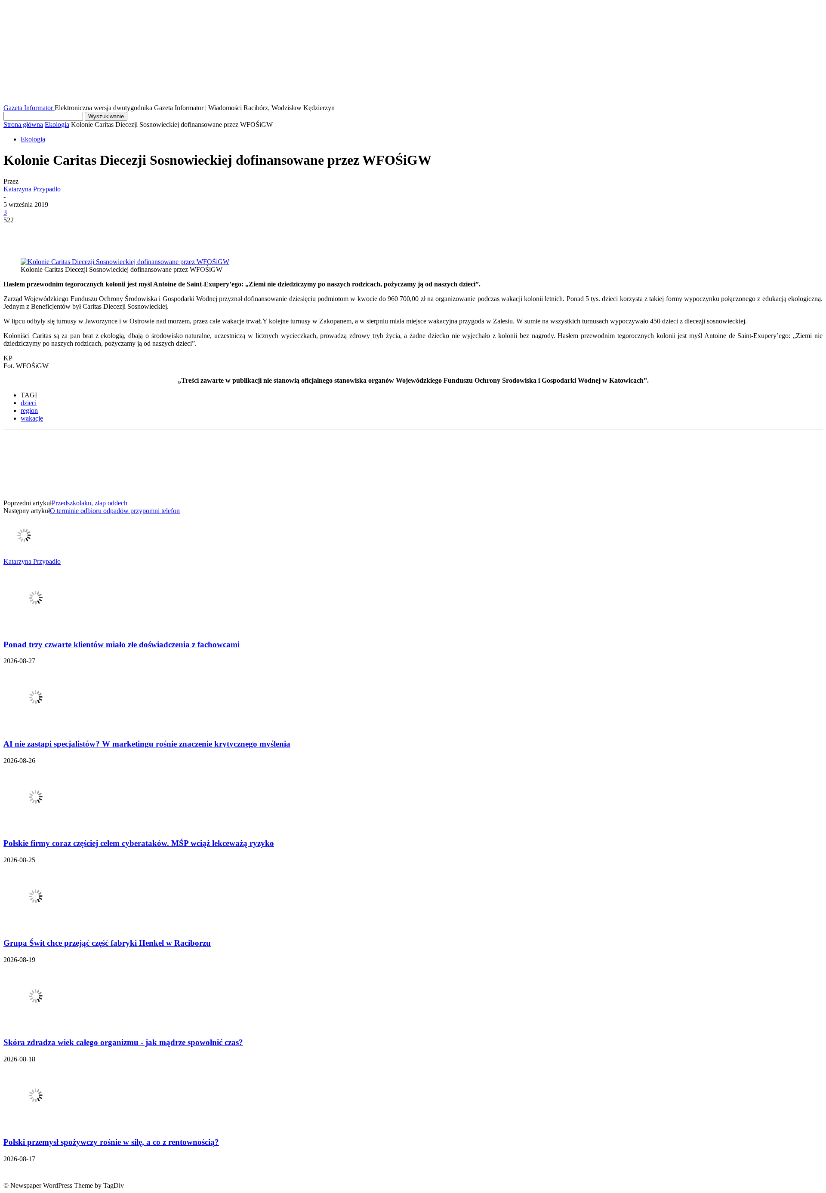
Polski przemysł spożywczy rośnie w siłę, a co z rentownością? (111, 1142)
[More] (142, 233)
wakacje (32, 418)
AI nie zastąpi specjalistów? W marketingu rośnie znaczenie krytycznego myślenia (146, 743)
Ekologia (57, 124)
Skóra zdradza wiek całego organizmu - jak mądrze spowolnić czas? (123, 1042)
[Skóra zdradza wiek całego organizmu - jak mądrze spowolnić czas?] (35, 1026)
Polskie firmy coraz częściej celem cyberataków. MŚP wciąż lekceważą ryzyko (138, 843)
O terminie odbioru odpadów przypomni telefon (115, 510)
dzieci (29, 402)
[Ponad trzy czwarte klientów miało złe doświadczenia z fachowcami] (35, 627)
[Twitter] (48, 233)
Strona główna (23, 124)
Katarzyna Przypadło (32, 189)
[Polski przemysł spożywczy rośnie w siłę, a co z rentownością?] (35, 1125)
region (29, 410)
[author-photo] (24, 553)
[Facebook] (17, 233)
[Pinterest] (79, 233)
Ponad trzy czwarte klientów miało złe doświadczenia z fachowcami (121, 644)
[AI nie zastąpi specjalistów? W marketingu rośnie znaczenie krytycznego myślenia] (35, 727)
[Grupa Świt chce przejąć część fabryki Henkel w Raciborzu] (35, 926)
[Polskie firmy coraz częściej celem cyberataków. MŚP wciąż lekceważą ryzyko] (35, 826)
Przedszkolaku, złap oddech (89, 503)
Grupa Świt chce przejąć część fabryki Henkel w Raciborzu (107, 942)
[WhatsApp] (110, 233)
